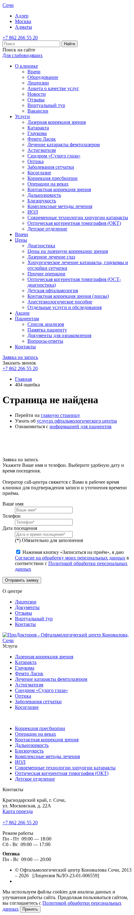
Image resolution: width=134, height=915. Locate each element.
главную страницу (60, 415)
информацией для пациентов (81, 426)
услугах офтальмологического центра (77, 421)
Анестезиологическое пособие (59, 301)
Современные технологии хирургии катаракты (77, 217)
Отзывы (36, 99)
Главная (23, 379)
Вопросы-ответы (45, 341)
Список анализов (45, 324)
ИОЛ (32, 212)
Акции (22, 313)
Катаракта (38, 127)
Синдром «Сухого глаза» (53, 155)
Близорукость (41, 200)
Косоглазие (39, 172)
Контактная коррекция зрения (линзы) (68, 296)
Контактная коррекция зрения (59, 189)
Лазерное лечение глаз (51, 256)
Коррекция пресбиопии (52, 178)
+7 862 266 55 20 (20, 37)
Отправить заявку (22, 580)
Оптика (35, 161)
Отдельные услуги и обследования (64, 307)
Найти (69, 43)
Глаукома (37, 133)
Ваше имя (12, 503)
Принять (30, 909)
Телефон (11, 516)
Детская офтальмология (52, 290)
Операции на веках (48, 183)
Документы (27, 607)
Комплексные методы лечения (59, 206)
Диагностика (41, 245)
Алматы (23, 27)
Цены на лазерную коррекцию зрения (67, 251)
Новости (36, 94)
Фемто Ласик (41, 139)
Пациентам (27, 318)
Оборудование (42, 77)
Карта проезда (17, 811)
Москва (23, 21)
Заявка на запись (20, 357)
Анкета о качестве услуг (53, 88)
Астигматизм (41, 150)
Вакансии (37, 111)
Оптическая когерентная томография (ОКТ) (74, 223)
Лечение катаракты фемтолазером (63, 144)
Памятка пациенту (47, 329)
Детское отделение (47, 228)
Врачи (34, 71)
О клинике (26, 66)
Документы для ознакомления (59, 335)
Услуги (22, 116)
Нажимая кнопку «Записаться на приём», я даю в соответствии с (72, 560)
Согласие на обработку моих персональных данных (70, 557)
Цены (21, 240)
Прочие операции (46, 273)
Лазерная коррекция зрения (56, 122)
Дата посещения (19, 528)
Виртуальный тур (46, 105)
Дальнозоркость (44, 195)
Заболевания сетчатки (50, 167)
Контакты (25, 346)
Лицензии (38, 82)
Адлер (21, 15)
